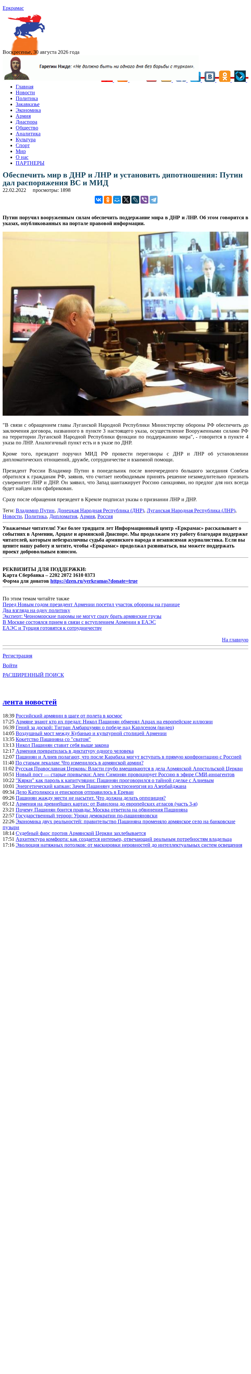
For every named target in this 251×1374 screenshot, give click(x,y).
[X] (126, 200)
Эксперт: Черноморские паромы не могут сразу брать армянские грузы (82, 616)
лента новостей (30, 702)
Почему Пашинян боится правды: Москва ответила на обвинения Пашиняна (102, 809)
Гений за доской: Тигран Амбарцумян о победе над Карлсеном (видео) (95, 727)
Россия (105, 516)
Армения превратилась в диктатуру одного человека (75, 751)
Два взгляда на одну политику (36, 610)
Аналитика (28, 133)
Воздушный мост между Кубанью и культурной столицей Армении (91, 733)
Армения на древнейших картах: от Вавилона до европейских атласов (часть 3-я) (106, 804)
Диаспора (26, 122)
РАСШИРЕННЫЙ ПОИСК (33, 675)
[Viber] (144, 200)
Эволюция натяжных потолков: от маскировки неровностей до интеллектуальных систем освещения (129, 845)
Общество (27, 128)
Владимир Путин (35, 510)
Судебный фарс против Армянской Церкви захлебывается (81, 833)
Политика (27, 98)
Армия (23, 116)
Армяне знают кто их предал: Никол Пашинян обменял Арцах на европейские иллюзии (114, 721)
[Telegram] (154, 200)
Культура (26, 139)
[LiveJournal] (135, 200)
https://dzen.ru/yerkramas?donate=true (94, 581)
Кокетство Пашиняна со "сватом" (53, 739)
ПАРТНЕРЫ (30, 163)
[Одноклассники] (108, 200)
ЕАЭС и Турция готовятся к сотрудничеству (52, 628)
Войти (10, 665)
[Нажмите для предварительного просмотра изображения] (125, 414)
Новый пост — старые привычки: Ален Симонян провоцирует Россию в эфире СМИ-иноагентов (125, 774)
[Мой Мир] (117, 200)
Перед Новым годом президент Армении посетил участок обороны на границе (91, 604)
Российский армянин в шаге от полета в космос (69, 715)
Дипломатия (63, 516)
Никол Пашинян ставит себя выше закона (62, 745)
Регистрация (17, 656)
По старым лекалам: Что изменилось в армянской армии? (79, 762)
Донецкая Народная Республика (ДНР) (100, 510)
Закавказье (28, 104)
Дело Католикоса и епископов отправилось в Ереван (75, 792)
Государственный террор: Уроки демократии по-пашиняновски (87, 815)
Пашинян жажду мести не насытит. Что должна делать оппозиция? (91, 798)
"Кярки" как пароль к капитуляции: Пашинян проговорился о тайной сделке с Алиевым (115, 780)
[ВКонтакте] (99, 200)
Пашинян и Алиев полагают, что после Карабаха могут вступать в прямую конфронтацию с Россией (129, 757)
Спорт (23, 145)
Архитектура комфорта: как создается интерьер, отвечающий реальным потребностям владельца (124, 839)
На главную (235, 639)
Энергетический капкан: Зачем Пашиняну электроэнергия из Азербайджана (101, 786)
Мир (21, 151)
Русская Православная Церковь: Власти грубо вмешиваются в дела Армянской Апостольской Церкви (129, 768)
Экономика (28, 110)
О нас (22, 157)
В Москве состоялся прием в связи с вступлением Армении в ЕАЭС (79, 622)
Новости (25, 92)
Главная (24, 86)
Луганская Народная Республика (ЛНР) (191, 510)
